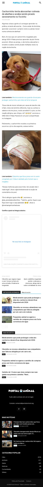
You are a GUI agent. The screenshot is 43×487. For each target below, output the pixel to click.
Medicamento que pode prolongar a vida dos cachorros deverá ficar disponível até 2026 (26, 300)
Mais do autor (26, 292)
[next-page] (6, 327)
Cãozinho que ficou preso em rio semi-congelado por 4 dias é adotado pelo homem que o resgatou (21, 179)
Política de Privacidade (18, 481)
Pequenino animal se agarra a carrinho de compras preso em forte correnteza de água (27, 319)
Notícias (16, 426)
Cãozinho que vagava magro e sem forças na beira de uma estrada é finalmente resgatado (11, 282)
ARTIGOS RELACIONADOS (11, 292)
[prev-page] (3, 327)
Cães (4, 302)
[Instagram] (24, 409)
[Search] (40, 2)
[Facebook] (19, 409)
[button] (3, 2)
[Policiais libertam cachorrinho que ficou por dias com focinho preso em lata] (7, 424)
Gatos (4, 377)
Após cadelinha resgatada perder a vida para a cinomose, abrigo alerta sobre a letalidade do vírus (32, 282)
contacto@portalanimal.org (24, 403)
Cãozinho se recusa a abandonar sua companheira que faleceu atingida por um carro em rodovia (27, 309)
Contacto (28, 481)
